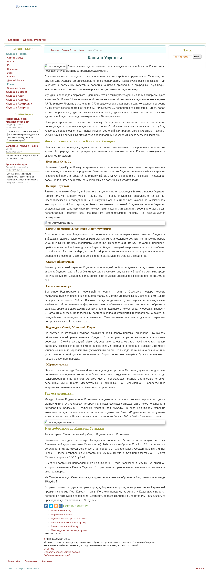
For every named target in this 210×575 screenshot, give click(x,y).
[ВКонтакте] (46, 506)
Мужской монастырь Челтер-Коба (69, 518)
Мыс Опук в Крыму (61, 510)
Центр (10, 61)
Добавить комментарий (57, 555)
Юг (8, 65)
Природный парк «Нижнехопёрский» (17, 120)
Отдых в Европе (17, 91)
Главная (13, 39)
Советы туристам (34, 39)
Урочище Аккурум (17, 164)
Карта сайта (14, 561)
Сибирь (11, 76)
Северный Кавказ (16, 88)
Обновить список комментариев (62, 552)
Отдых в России (16, 53)
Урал (9, 72)
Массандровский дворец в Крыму (69, 530)
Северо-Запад (15, 57)
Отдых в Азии (15, 95)
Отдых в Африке (17, 99)
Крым (10, 84)
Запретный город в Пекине (22, 145)
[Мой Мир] (61, 506)
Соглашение (31, 561)
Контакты (47, 561)
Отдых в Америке (17, 107)
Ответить (49, 548)
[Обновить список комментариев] (62, 533)
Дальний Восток (15, 80)
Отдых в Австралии (19, 103)
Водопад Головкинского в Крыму (68, 522)
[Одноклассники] (56, 506)
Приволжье (13, 69)
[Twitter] (51, 506)
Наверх (200, 568)
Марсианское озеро (61, 514)
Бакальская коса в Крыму (64, 526)
